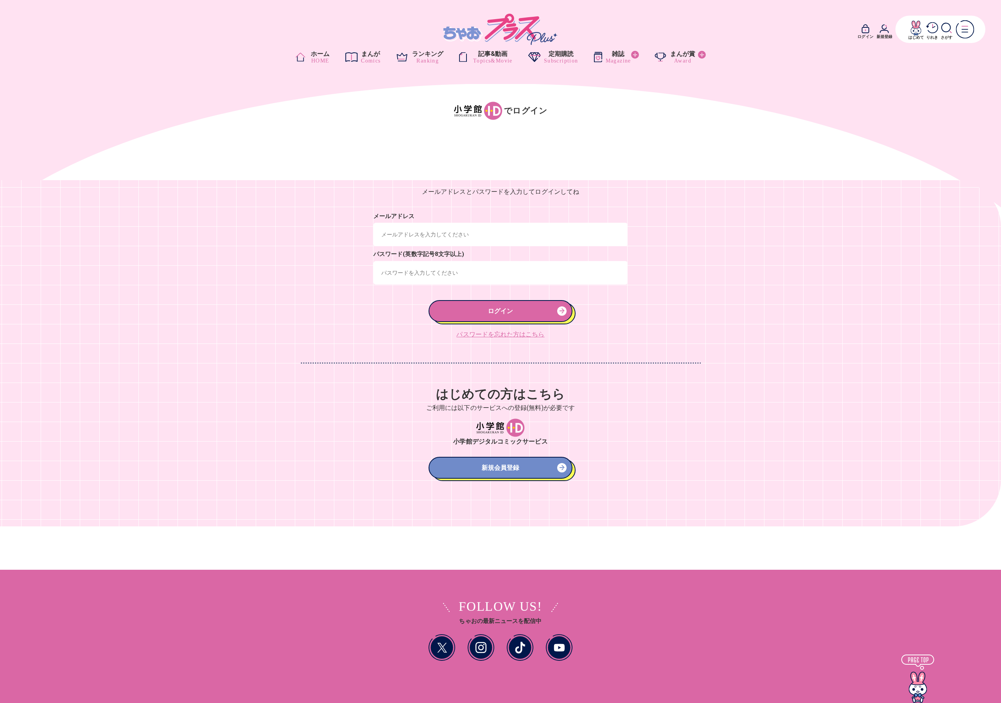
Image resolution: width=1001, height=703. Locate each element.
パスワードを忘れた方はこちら (500, 334)
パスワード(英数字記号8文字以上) (418, 254)
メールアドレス (394, 216)
